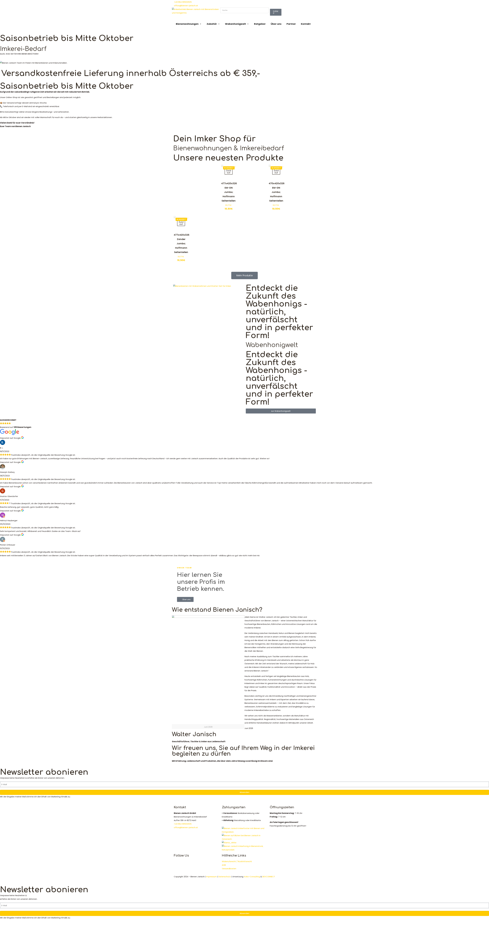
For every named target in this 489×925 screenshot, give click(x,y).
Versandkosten (229, 868)
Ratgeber (260, 23)
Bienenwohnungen (187, 23)
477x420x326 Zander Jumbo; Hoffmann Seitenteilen (181, 243)
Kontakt (306, 23)
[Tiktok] (261, 3)
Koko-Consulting (252, 876)
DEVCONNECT (268, 876)
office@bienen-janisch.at (186, 827)
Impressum (211, 876)
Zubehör (212, 23)
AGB (224, 865)
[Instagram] (254, 3)
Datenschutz (224, 876)
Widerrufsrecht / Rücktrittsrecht (237, 861)
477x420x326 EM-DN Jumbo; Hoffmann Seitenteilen (229, 192)
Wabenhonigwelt (235, 23)
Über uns (276, 23)
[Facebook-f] (247, 3)
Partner (291, 23)
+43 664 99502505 (183, 824)
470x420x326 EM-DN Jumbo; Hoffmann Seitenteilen (276, 192)
